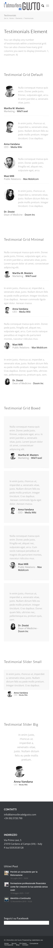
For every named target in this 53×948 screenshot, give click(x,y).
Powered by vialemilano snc (32, 940)
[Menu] (47, 5)
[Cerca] (41, 5)
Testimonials (10, 15)
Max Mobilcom (31, 179)
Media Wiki (16, 147)
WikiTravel (22, 111)
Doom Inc (30, 214)
